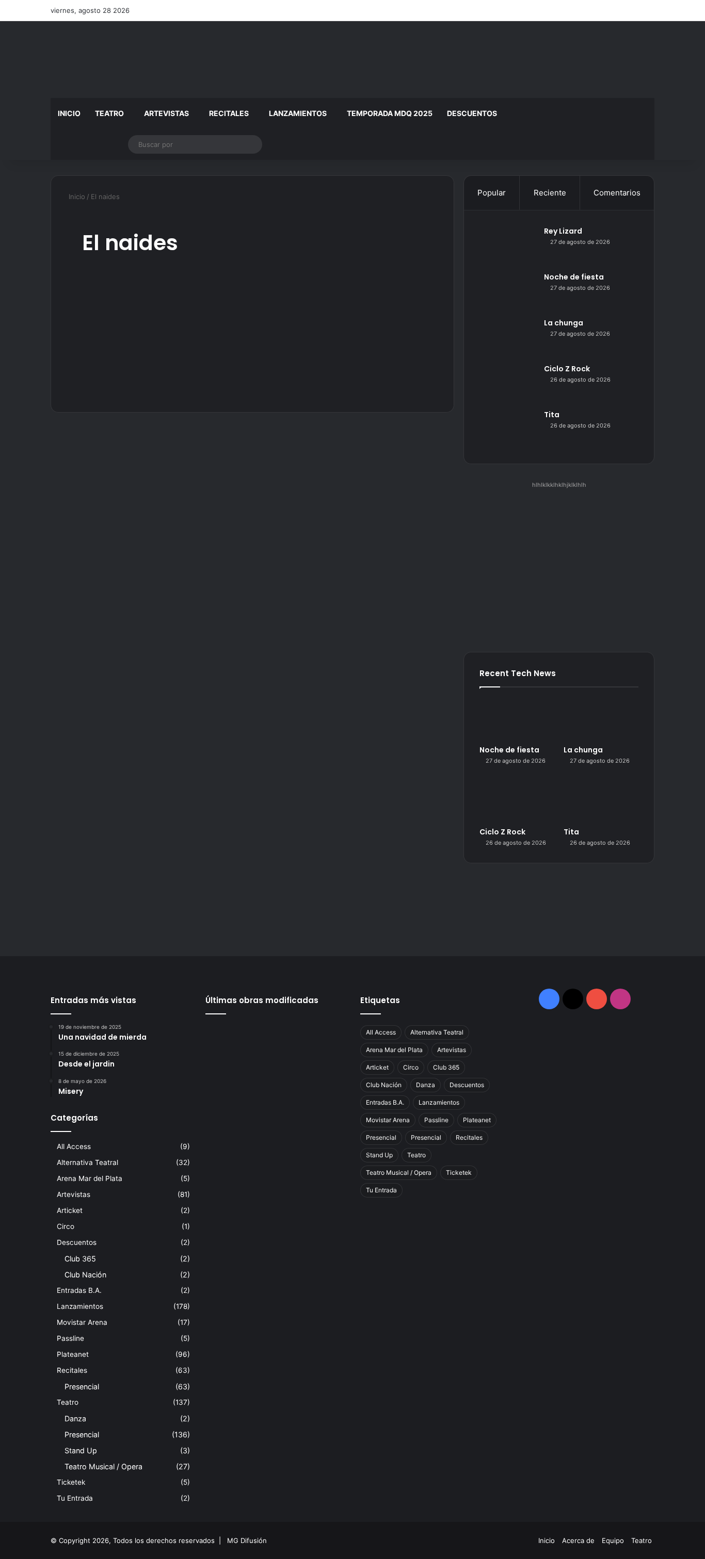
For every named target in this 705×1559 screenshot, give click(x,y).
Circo (65, 1226)
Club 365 (80, 1258)
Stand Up (81, 1450)
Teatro (109, 113)
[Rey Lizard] (507, 245)
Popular (491, 193)
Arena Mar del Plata (89, 1178)
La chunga (563, 323)
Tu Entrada (75, 1498)
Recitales (229, 113)
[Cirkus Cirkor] (275, 1065)
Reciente (550, 193)
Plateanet (73, 1354)
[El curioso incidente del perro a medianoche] (275, 1093)
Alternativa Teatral (87, 1162)
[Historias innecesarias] (227, 1065)
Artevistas (166, 113)
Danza (75, 1418)
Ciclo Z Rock (567, 369)
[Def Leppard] (275, 1036)
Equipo (613, 1540)
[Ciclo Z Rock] (507, 383)
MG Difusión (247, 1540)
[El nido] (323, 1065)
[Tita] (507, 428)
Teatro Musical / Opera (103, 1466)
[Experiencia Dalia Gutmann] (323, 1036)
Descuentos (472, 113)
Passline (70, 1338)
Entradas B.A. (79, 1290)
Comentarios (617, 193)
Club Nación (85, 1274)
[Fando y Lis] (323, 1093)
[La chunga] (507, 337)
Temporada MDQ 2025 (389, 113)
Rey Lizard (563, 231)
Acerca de (578, 1540)
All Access (74, 1146)
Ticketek (71, 1482)
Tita (551, 414)
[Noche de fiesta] (507, 291)
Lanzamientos (298, 113)
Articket (70, 1210)
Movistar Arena (82, 1322)
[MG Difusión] (146, 59)
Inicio (69, 113)
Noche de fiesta (574, 277)
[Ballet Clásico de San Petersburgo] (227, 1093)
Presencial (82, 1386)
